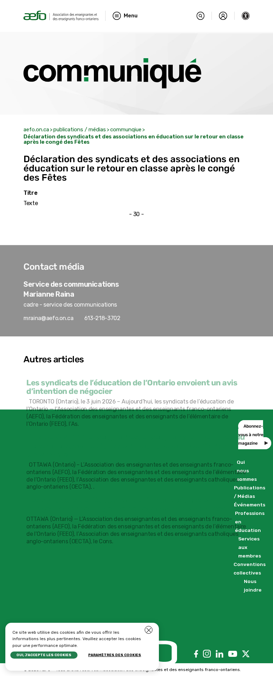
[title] (60, 16)
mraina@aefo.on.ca (48, 318)
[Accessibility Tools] (246, 16)
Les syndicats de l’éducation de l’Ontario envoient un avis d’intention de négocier (131, 387)
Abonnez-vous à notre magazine (250, 435)
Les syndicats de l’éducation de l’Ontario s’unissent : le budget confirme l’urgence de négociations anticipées (126, 504)
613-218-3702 (102, 318)
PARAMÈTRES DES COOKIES (114, 655)
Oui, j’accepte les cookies (43, 655)
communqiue (125, 129)
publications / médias (79, 129)
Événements (249, 504)
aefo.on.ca (36, 129)
